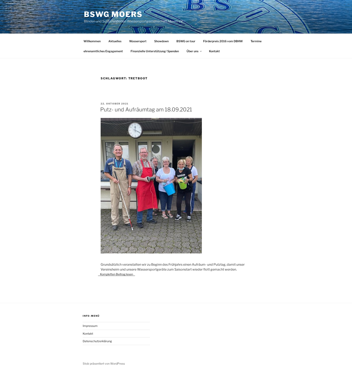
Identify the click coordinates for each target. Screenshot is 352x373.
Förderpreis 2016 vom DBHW (223, 41)
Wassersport (137, 41)
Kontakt (214, 51)
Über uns (192, 51)
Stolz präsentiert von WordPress (104, 363)
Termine (256, 41)
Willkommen (92, 41)
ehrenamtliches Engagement (103, 51)
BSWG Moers (113, 14)
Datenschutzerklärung (97, 341)
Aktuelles (114, 41)
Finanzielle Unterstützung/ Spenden (155, 51)
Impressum (90, 325)
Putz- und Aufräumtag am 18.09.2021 (146, 109)
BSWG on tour (185, 41)
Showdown (161, 41)
